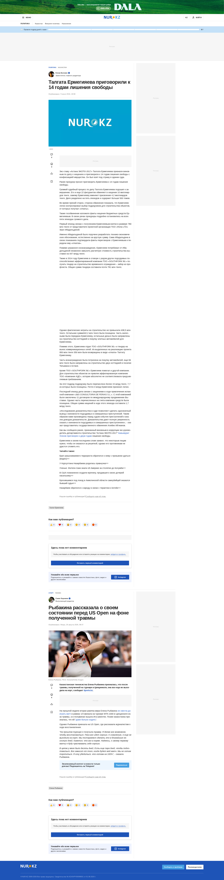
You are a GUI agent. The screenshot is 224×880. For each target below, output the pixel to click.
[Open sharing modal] (52, 173)
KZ (186, 17)
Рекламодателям (195, 867)
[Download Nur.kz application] (112, 7)
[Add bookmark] (52, 181)
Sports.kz (88, 690)
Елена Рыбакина (55, 788)
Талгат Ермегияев (56, 508)
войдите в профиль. (118, 554)
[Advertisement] (112, 46)
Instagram (122, 577)
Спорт (51, 593)
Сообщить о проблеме (173, 867)
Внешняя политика (52, 24)
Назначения (66, 24)
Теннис (58, 593)
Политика (25, 24)
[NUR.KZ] (112, 17)
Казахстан (39, 24)
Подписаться (121, 765)
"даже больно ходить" (85, 720)
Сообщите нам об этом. (96, 497)
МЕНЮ (28, 17)
